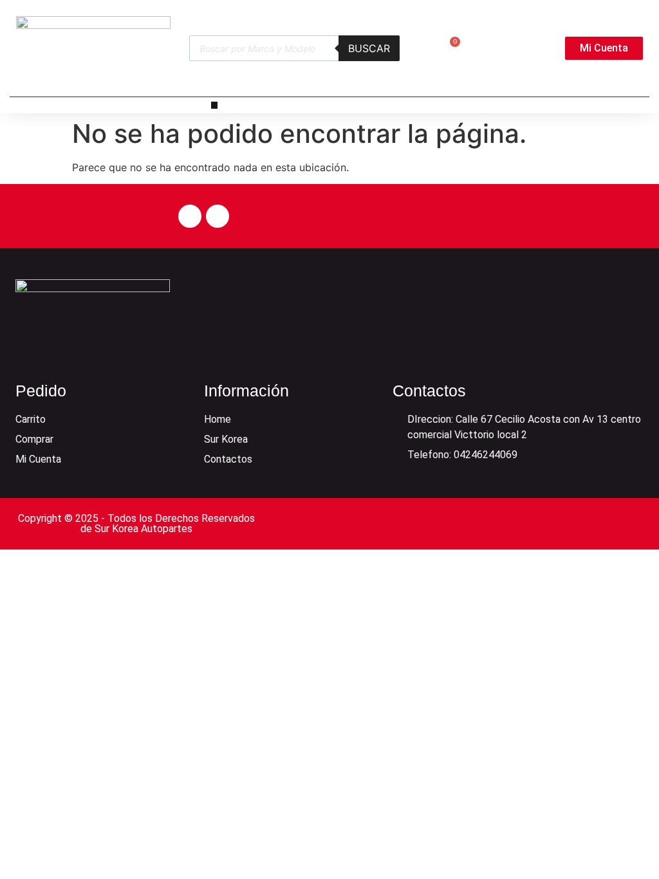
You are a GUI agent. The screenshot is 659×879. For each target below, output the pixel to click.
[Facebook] (189, 216)
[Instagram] (217, 216)
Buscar (369, 48)
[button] (214, 105)
